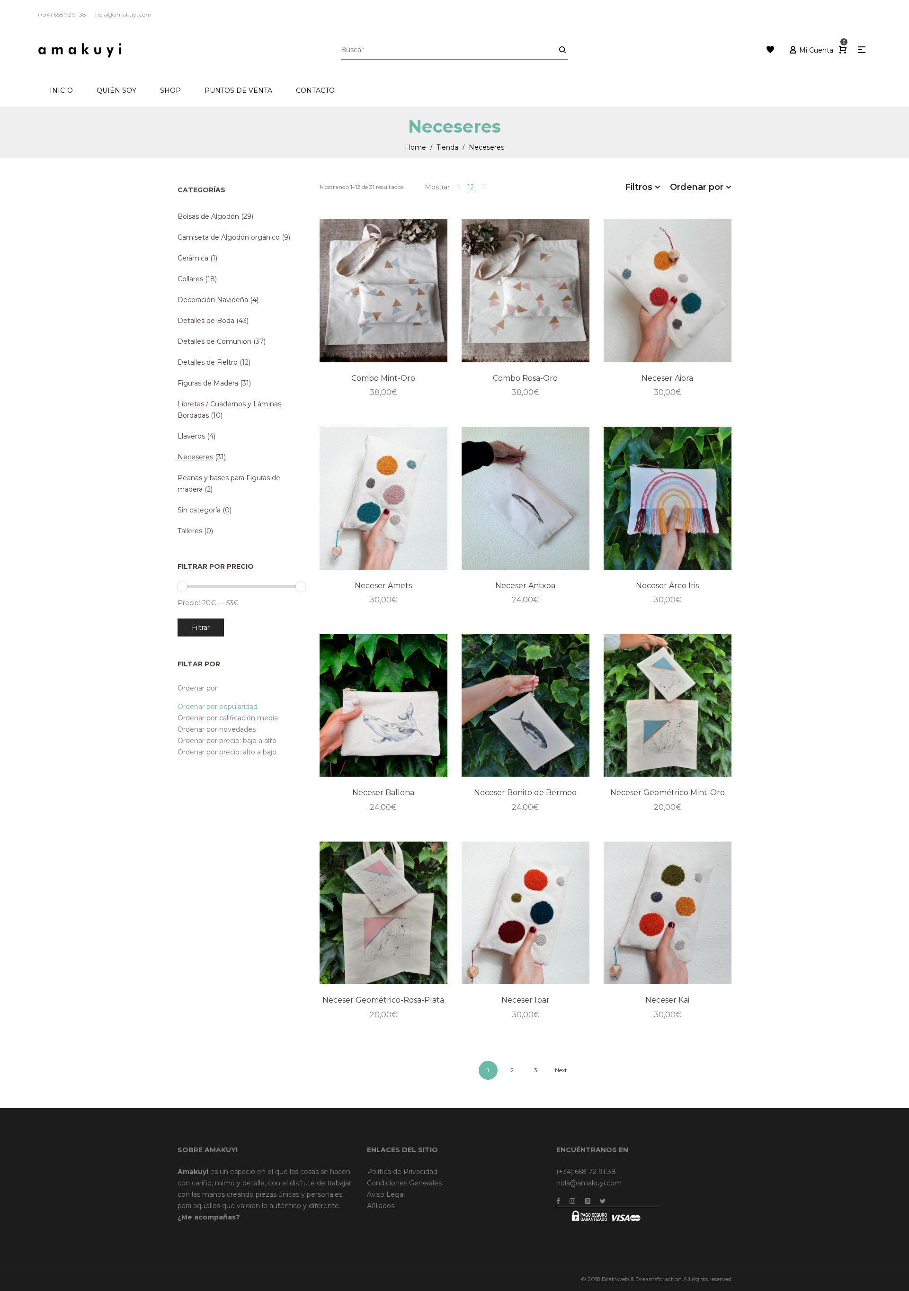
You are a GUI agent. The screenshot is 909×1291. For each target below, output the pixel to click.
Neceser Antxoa (525, 585)
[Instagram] (572, 1201)
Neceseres (195, 457)
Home (415, 147)
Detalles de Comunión (214, 341)
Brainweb (615, 1278)
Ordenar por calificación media (228, 718)
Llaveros (191, 436)
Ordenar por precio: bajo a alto (227, 740)
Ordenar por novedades (217, 729)
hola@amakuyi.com (589, 1183)
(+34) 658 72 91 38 (586, 1171)
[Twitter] (603, 1201)
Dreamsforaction (658, 1278)
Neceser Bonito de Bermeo (525, 792)
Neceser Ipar (525, 999)
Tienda (447, 147)
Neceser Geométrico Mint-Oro (667, 792)
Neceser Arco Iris (667, 585)
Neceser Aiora (667, 378)
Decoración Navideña (213, 300)
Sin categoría (199, 510)
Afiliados (380, 1205)
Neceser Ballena (383, 792)
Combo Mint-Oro (383, 378)
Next (561, 1070)
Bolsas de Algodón (208, 216)
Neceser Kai (667, 999)
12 (470, 187)
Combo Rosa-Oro (525, 378)
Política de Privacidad (402, 1171)
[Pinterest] (587, 1201)
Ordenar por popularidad (218, 706)
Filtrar (201, 627)
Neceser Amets (383, 585)
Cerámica (193, 258)
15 (484, 187)
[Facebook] (558, 1201)
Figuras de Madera (208, 383)
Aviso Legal (386, 1194)
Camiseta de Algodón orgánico (229, 237)
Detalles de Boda (206, 320)
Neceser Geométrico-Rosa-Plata (383, 999)
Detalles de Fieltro (208, 362)
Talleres (190, 531)
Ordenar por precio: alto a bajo (227, 752)
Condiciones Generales (404, 1183)
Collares (190, 279)
